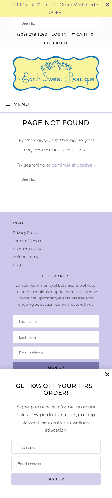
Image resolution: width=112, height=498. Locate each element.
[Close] (107, 374)
